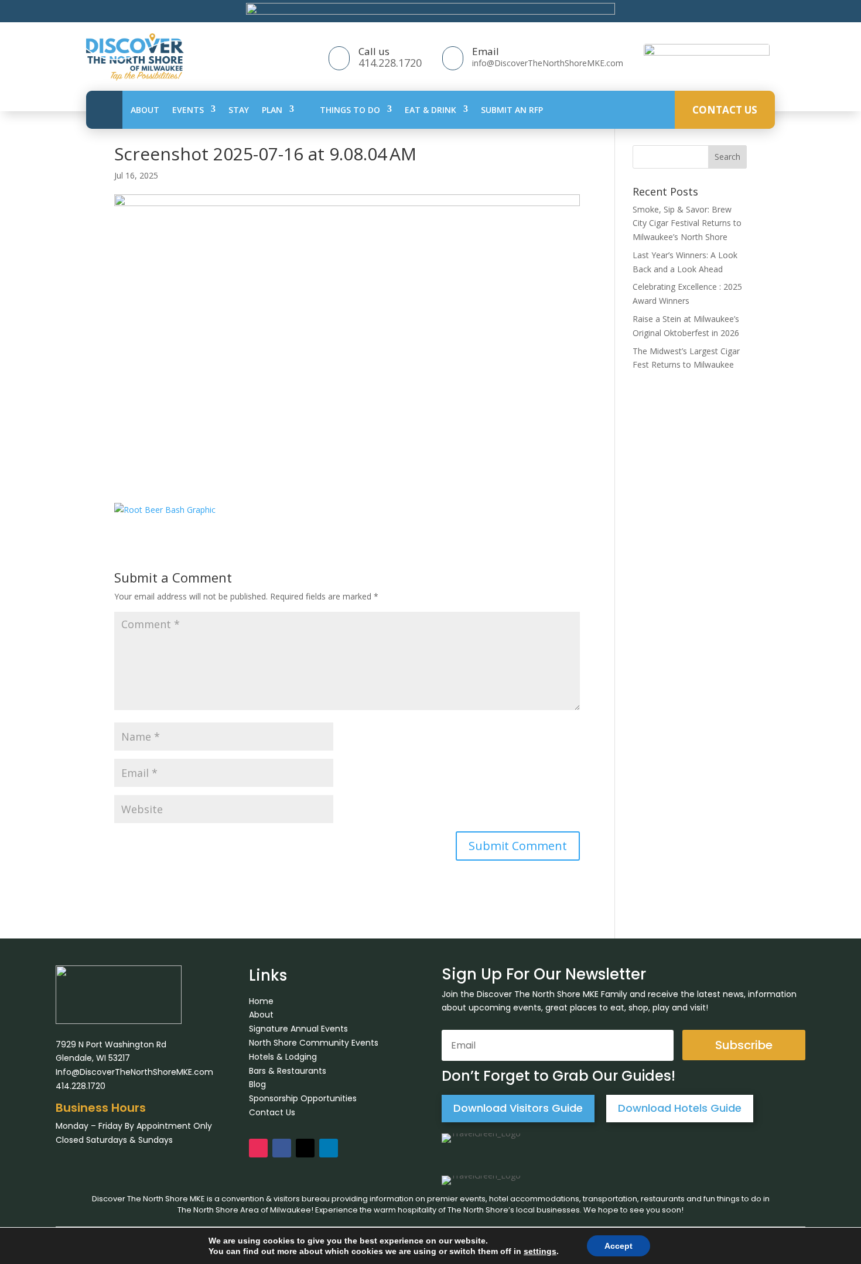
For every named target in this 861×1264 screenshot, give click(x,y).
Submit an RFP (512, 109)
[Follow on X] (305, 1148)
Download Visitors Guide (518, 1108)
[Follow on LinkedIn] (328, 1148)
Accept (618, 1246)
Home (261, 1001)
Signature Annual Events (298, 1029)
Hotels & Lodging (283, 1057)
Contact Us (724, 109)
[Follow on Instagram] (258, 1148)
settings (540, 1251)
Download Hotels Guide (680, 1108)
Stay (238, 109)
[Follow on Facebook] (281, 1148)
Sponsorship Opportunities (303, 1098)
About (145, 109)
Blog (257, 1084)
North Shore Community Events (313, 1043)
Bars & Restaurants (287, 1071)
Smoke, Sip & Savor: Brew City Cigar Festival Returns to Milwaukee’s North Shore (687, 223)
